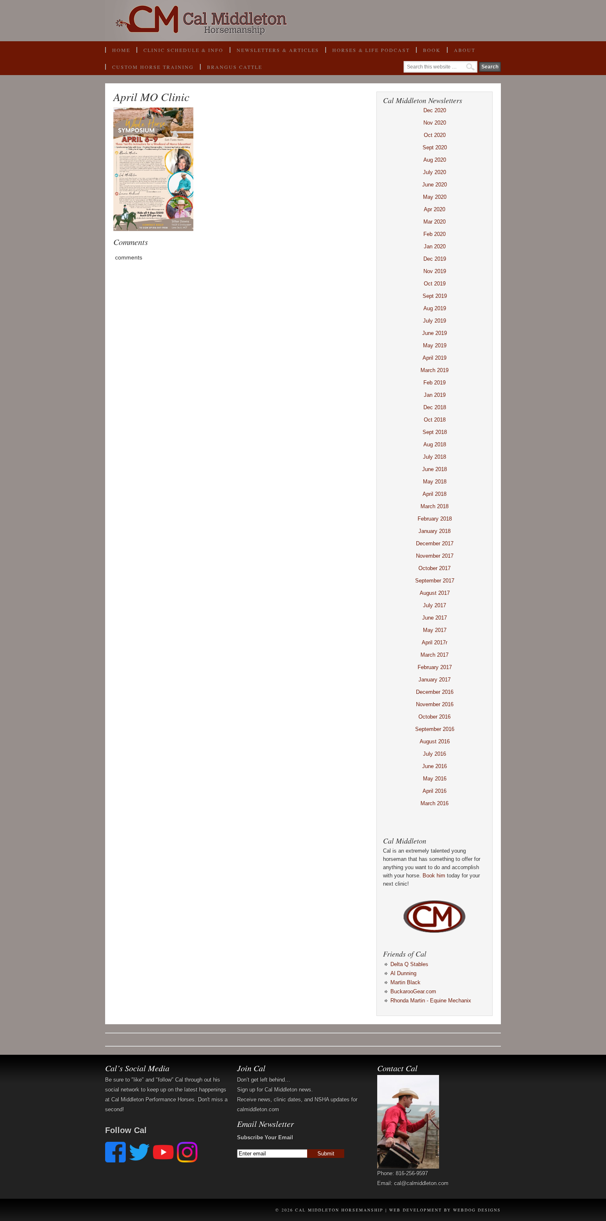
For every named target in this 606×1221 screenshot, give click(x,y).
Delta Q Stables (409, 964)
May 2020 (434, 197)
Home (121, 50)
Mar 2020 (434, 222)
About (461, 52)
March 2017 (434, 655)
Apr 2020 (434, 209)
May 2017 (434, 630)
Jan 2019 (435, 395)
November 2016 (434, 704)
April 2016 (434, 791)
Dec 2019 (434, 259)
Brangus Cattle (234, 67)
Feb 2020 (434, 234)
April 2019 (434, 358)
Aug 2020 (434, 160)
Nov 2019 (434, 271)
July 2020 (434, 172)
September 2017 (434, 581)
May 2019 (434, 345)
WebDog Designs (477, 1210)
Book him (434, 875)
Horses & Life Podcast (371, 50)
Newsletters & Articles (278, 50)
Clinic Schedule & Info (183, 50)
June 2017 (434, 618)
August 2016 (435, 741)
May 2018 (434, 481)
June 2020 (434, 185)
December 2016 (434, 692)
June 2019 (434, 333)
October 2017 (434, 568)
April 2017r (434, 642)
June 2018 (434, 469)
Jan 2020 (435, 246)
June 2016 (434, 766)
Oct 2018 (435, 420)
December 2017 (434, 543)
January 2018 (434, 531)
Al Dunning (403, 973)
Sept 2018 (435, 432)
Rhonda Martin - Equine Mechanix (430, 1000)
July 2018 (434, 457)
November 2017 (434, 556)
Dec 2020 (434, 110)
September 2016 (434, 729)
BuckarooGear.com (413, 991)
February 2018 (435, 519)
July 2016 (434, 754)
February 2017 (435, 667)
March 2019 (434, 370)
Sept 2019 (435, 296)
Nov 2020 (434, 123)
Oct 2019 (435, 283)
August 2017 (435, 593)
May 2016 (434, 779)
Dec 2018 (434, 407)
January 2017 (434, 679)
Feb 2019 (434, 383)
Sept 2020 (435, 147)
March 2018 (434, 506)
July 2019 (434, 321)
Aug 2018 (434, 444)
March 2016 (434, 803)
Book (428, 52)
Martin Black (405, 982)
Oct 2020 (435, 135)
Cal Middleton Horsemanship (303, 20)
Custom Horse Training (153, 67)
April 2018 (434, 494)
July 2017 (434, 605)
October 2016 (434, 717)
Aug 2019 (434, 308)
